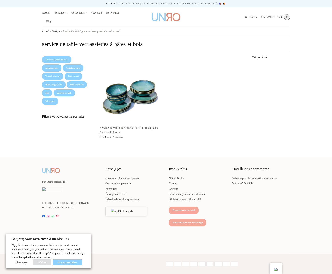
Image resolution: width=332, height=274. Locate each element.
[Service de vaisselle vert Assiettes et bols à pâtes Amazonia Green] (129, 92)
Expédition (111, 188)
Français (127, 211)
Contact (173, 183)
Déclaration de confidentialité (185, 199)
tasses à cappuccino (53, 84)
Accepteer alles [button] (67, 262)
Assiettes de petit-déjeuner (56, 59)
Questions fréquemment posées (122, 178)
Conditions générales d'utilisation (187, 194)
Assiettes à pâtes (73, 68)
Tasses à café (73, 76)
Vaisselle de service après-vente (122, 199)
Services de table (64, 93)
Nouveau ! (96, 12)
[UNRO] (166, 17)
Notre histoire (176, 178)
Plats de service (77, 84)
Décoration (50, 101)
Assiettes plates (51, 68)
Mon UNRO (267, 17)
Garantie (173, 188)
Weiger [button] (42, 262)
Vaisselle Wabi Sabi (242, 183)
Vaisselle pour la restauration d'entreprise (254, 178)
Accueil (46, 12)
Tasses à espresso (52, 76)
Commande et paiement (118, 183)
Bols (47, 93)
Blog (48, 21)
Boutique (59, 12)
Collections (77, 12)
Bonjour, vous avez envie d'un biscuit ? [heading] (40, 239)
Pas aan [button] (21, 262)
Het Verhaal (112, 12)
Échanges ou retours (116, 194)
